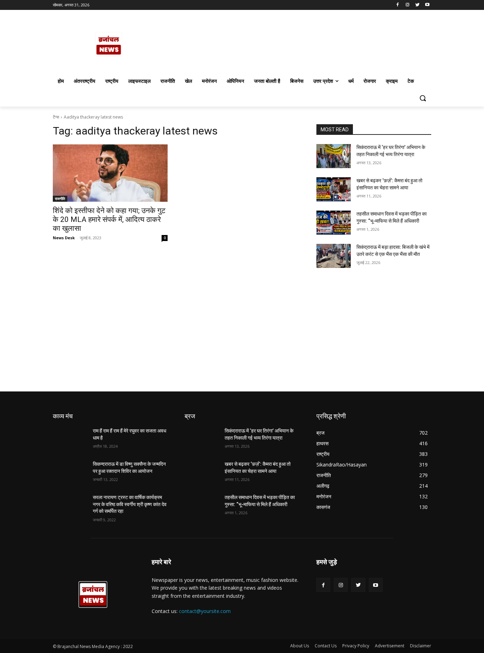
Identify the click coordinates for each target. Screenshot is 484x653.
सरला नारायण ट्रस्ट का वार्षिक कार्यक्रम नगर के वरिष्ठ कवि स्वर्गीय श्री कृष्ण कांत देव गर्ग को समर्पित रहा (130, 504)
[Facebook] (398, 5)
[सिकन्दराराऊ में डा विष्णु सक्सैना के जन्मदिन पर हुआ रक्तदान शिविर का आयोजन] (70, 473)
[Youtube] (427, 5)
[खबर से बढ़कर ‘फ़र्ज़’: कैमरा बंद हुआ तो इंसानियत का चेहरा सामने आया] (333, 189)
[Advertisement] (212, 339)
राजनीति (60, 198)
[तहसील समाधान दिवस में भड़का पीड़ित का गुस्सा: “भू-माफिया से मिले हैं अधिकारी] (333, 223)
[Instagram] (408, 5)
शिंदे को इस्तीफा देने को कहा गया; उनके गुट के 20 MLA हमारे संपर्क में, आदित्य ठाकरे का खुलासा (109, 219)
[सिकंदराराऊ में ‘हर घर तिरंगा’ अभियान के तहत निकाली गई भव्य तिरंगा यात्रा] (333, 156)
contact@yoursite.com (205, 611)
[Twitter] (417, 5)
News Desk (64, 237)
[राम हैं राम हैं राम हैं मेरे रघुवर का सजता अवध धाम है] (70, 440)
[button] (422, 98)
